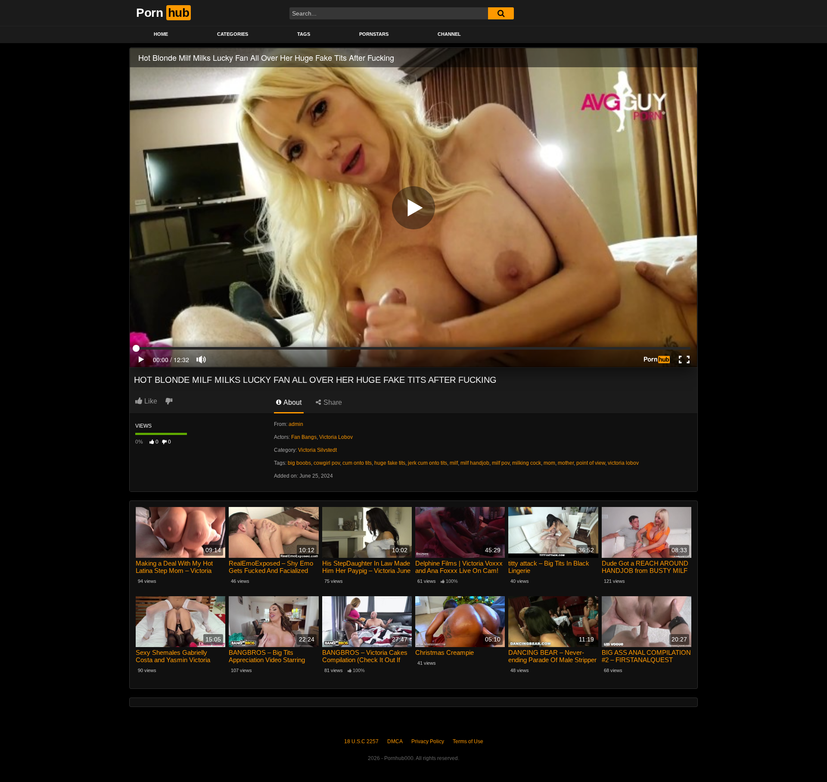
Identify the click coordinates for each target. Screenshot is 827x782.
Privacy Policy (427, 741)
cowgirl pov (327, 463)
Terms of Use (468, 741)
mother (566, 463)
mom (549, 463)
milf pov (501, 463)
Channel (449, 34)
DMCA (395, 741)
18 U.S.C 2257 (361, 741)
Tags (303, 34)
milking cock (526, 463)
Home (161, 34)
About (292, 402)
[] (501, 13)
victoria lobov (623, 463)
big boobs (299, 463)
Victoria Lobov (336, 437)
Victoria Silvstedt (317, 450)
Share (332, 402)
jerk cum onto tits (427, 463)
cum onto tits (357, 463)
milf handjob (474, 463)
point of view (590, 463)
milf (454, 463)
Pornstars (374, 34)
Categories (232, 34)
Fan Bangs (304, 437)
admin (296, 424)
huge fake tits (389, 463)
